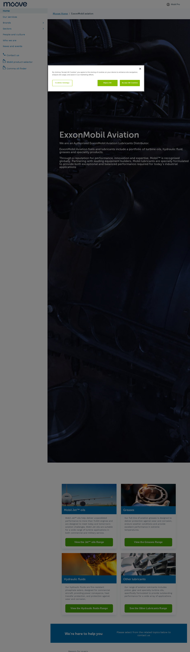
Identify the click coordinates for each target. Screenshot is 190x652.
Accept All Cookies (130, 83)
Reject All (107, 83)
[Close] (140, 68)
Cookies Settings (62, 83)
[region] (96, 78)
